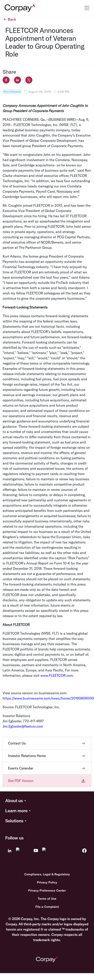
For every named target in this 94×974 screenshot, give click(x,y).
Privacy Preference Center (47, 890)
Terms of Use (47, 899)
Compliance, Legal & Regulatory (47, 874)
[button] (47, 800)
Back (12, 19)
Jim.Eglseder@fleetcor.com (23, 726)
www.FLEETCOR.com (56, 675)
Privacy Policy (47, 882)
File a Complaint (47, 907)
